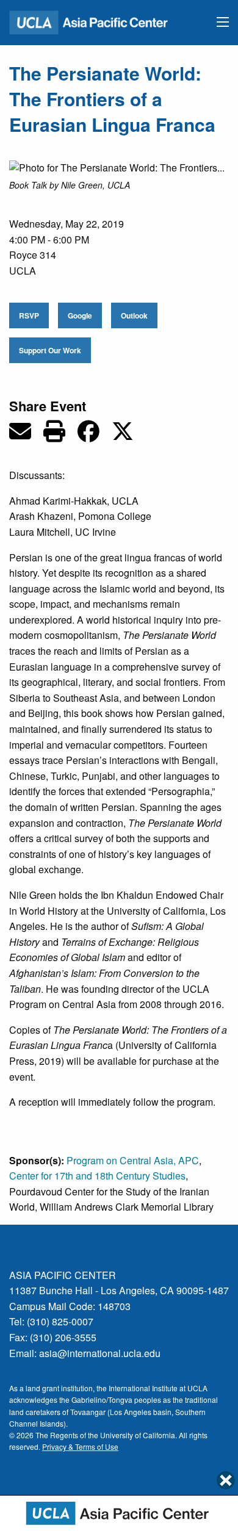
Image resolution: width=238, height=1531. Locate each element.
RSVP (29, 315)
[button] (223, 22)
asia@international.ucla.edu (99, 1353)
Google (80, 315)
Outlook (134, 315)
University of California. (138, 1435)
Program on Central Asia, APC (133, 1160)
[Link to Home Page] (93, 21)
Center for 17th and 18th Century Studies (97, 1176)
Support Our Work (50, 350)
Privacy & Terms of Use (80, 1446)
